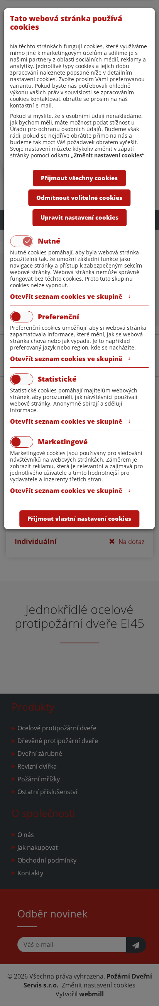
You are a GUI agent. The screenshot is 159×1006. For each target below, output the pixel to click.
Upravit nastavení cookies (79, 217)
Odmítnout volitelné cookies (79, 197)
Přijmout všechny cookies (79, 178)
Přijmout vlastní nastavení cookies (79, 518)
